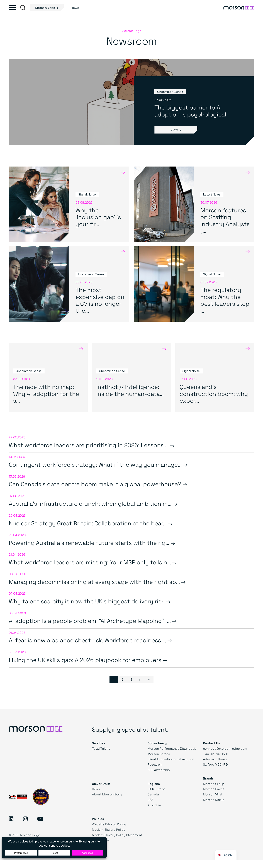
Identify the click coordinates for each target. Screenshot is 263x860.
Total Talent (101, 748)
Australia (154, 805)
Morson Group (213, 784)
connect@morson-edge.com (225, 748)
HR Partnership (159, 770)
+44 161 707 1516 (215, 754)
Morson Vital (212, 794)
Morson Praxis (213, 789)
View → (176, 130)
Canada (153, 794)
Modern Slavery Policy (108, 829)
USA (151, 800)
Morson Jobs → (46, 8)
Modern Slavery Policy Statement (117, 835)
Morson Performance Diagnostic (172, 748)
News (96, 789)
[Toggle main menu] (12, 7)
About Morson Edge (107, 794)
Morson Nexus (213, 800)
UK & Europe (157, 789)
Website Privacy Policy (109, 824)
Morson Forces (159, 754)
